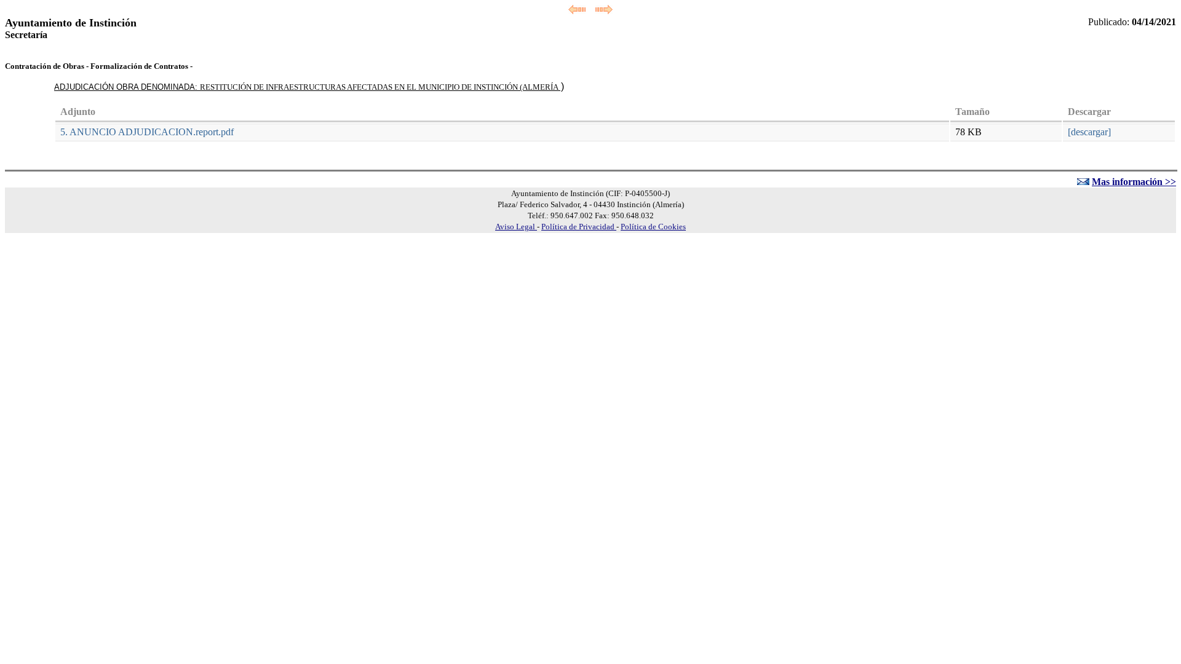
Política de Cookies (653, 226)
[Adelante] (604, 11)
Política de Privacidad (578, 226)
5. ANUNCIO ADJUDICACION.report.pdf (147, 132)
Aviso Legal (516, 226)
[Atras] (577, 11)
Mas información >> (1134, 181)
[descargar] (1089, 132)
